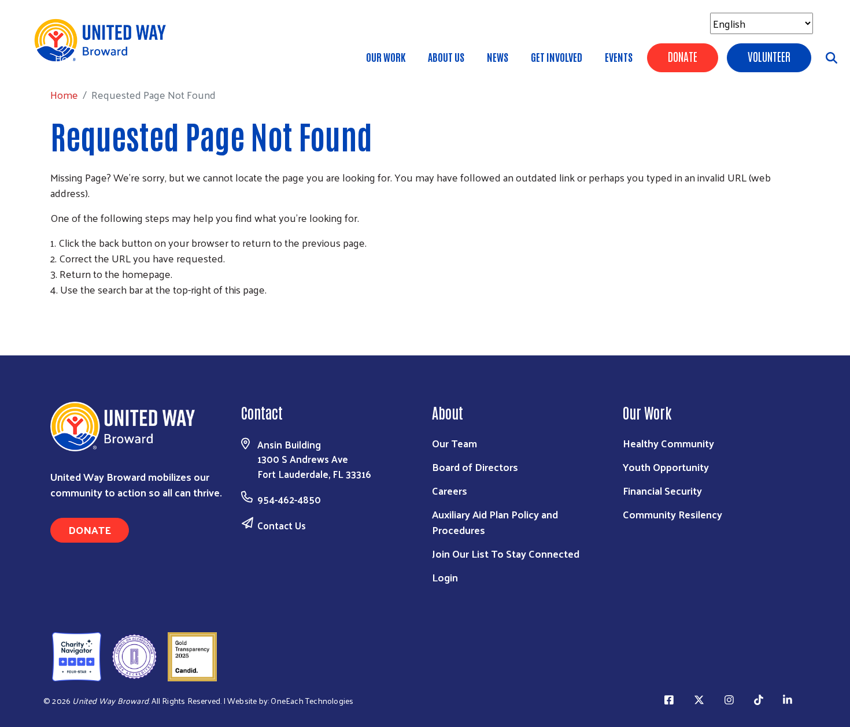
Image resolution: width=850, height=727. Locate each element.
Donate (682, 56)
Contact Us (281, 525)
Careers (449, 490)
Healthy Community (668, 443)
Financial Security (662, 490)
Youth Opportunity (666, 467)
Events (619, 57)
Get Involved (556, 57)
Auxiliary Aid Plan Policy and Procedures (495, 522)
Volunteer (769, 56)
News (497, 57)
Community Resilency (672, 514)
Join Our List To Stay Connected (505, 553)
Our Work (385, 57)
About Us (446, 57)
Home (69, 58)
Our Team (454, 443)
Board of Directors (475, 467)
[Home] (104, 40)
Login (445, 577)
